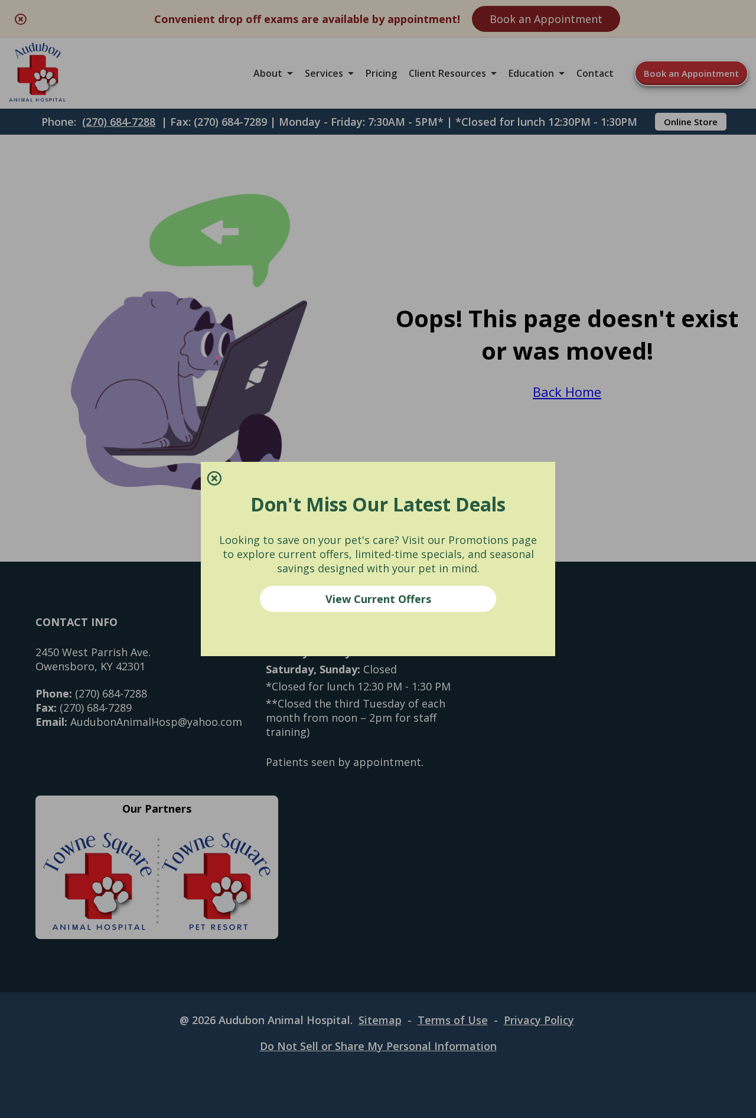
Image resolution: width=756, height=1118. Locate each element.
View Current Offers (378, 599)
